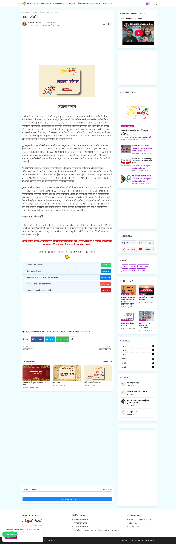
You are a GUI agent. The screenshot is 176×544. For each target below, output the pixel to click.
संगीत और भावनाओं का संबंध (146, 298)
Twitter (51, 339)
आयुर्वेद (125, 270)
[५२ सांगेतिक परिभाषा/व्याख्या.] (126, 179)
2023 (138, 359)
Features (58, 3)
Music (125, 266)
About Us (108, 3)
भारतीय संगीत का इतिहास (56, 332)
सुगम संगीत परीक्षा (80, 523)
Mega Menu (44, 3)
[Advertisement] (69, 46)
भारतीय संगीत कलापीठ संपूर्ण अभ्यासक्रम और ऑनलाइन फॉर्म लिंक (142, 161)
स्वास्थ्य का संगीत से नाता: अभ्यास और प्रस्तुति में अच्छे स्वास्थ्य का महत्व (128, 300)
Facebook (105, 277)
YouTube (106, 290)
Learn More (19, 532)
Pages (71, 3)
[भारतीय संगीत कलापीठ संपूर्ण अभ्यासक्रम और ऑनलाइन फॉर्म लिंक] (126, 162)
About (130, 540)
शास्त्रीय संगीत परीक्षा (81, 519)
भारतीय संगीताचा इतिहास (140, 146)
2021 (137, 367)
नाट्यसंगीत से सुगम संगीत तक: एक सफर (35, 384)
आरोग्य (132, 270)
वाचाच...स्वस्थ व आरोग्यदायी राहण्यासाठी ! (144, 325)
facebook (130, 243)
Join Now (106, 265)
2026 (137, 346)
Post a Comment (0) (67, 499)
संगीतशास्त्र (141, 270)
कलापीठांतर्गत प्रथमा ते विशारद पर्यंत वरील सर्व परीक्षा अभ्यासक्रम (97, 530)
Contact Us (134, 526)
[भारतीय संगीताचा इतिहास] (126, 149)
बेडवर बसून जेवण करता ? (127, 324)
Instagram (105, 284)
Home (32, 3)
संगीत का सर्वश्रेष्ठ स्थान (92, 383)
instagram (131, 249)
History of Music (37, 332)
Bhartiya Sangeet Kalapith (90, 3)
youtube (147, 249)
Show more (107, 361)
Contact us (139, 540)
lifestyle (133, 266)
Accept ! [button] (10, 537)
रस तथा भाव (57, 383)
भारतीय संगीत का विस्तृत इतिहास (39, 12)
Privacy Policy (150, 540)
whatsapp (147, 243)
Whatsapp (64, 339)
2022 (137, 363)
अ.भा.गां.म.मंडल (143, 266)
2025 (137, 350)
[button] (155, 3)
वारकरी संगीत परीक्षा (81, 526)
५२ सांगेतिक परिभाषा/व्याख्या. (141, 176)
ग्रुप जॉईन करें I (11, 534)
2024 (137, 354)
